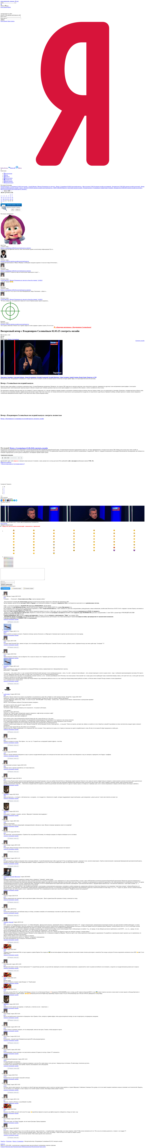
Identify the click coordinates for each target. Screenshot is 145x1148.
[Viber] (10, 500)
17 (1, 199)
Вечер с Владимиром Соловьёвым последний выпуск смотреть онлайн (22, 418)
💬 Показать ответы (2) (13, 732)
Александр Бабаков (18, 377)
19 (5, 199)
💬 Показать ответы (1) (13, 647)
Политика (8, 1141)
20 (7, 199)
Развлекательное (17, 1146)
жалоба (16, 619)
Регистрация (4, 7)
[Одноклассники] (4, 500)
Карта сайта (42, 1146)
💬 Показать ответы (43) (13, 1068)
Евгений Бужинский (42, 377)
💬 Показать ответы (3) (13, 851)
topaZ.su (3, 1144)
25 (3, 200)
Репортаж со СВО (92, 377)
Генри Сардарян (64, 377)
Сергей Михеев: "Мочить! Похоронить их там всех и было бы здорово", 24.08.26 (21, 280)
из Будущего (7, 694)
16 (12, 197)
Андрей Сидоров (73, 377)
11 (3, 197)
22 (10, 199)
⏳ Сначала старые (28, 588)
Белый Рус (6, 631)
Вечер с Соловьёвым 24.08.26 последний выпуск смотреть (16, 248)
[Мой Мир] (14, 500)
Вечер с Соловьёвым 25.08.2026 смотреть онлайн (29, 448)
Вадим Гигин (82, 377)
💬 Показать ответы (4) (13, 683)
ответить (6, 619)
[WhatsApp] (12, 500)
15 (10, 197)
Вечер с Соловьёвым (13, 339)
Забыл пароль (10, 21)
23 (12, 199)
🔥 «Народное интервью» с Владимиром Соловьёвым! (72, 327)
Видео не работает (6, 462)
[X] (8, 500)
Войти (9, 7)
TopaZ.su (3, 1141)
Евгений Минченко (54, 377)
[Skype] (16, 500)
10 (1, 197)
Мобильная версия (27, 1146)
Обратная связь (9, 1146)
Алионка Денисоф (8, 922)
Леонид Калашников (30, 377)
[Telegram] (6, 500)
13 (7, 197)
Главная (3, 1146)
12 (5, 197)
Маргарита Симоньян (7, 377)
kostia (5, 949)
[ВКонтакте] (1, 500)
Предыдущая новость (7, 464)
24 (1, 200)
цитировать (11, 619)
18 (3, 199)
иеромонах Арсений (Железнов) (12, 876)
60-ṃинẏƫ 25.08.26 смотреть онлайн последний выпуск (15, 261)
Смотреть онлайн (139, 340)
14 (8, 197)
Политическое (35, 1146)
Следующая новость (18, 464)
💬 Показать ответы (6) (13, 622)
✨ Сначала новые (16, 588)
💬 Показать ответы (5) (13, 915)
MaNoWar (6, 794)
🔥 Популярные (5, 588)
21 (8, 199)
